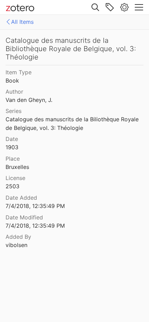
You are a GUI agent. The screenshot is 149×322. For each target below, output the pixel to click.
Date (12, 138)
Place (13, 158)
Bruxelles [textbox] (17, 166)
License (15, 177)
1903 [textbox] (12, 147)
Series (13, 110)
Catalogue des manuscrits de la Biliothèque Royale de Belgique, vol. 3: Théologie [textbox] (73, 123)
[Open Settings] (124, 7)
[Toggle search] (95, 7)
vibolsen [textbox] (16, 245)
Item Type (19, 72)
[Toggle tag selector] (110, 7)
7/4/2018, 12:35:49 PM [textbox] (35, 205)
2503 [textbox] (12, 186)
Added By (18, 236)
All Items (22, 21)
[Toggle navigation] (139, 7)
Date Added (21, 197)
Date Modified (24, 217)
